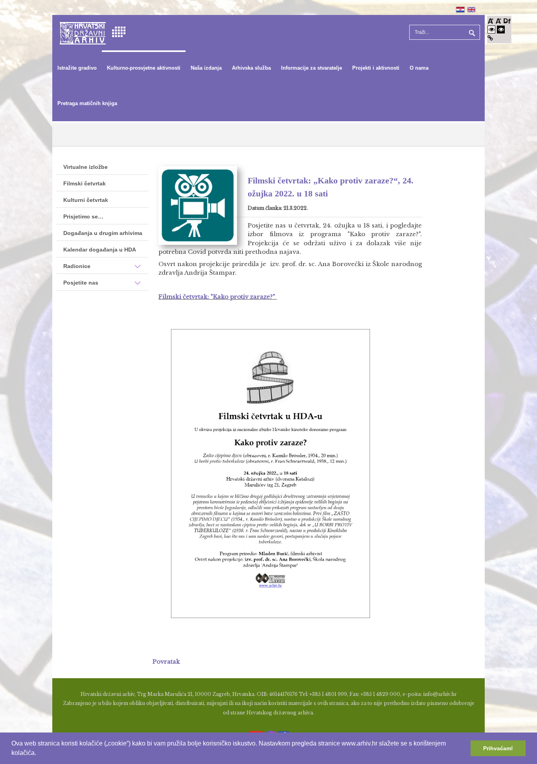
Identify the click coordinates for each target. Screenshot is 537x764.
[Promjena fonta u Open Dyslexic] (507, 20)
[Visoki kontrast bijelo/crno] (491, 29)
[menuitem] (77, 68)
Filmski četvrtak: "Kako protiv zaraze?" (217, 296)
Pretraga (471, 32)
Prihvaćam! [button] (498, 748)
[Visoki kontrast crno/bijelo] (501, 29)
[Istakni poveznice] (490, 38)
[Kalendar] (118, 31)
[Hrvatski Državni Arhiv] (82, 32)
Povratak (166, 661)
